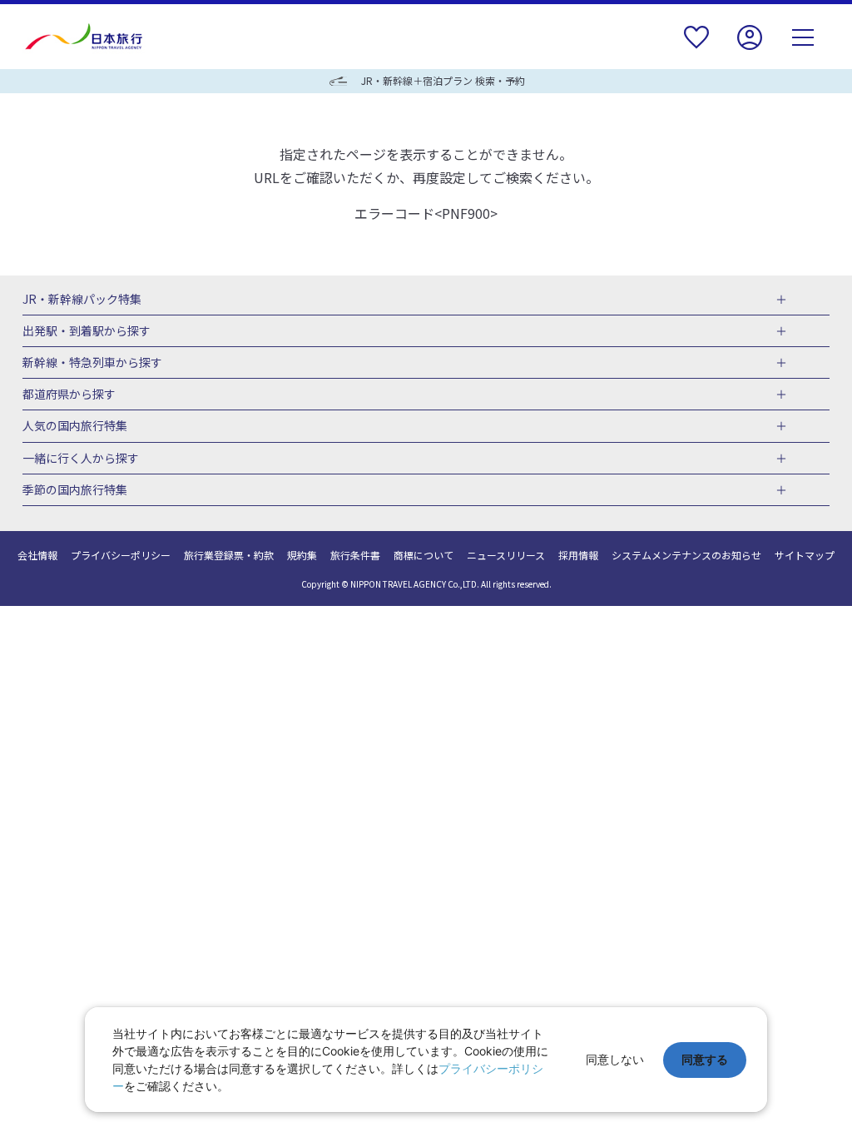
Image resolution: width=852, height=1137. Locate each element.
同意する (704, 1059)
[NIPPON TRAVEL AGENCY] (90, 37)
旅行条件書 (355, 555)
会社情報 (37, 555)
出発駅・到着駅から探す (86, 331)
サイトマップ (805, 555)
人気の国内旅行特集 (74, 426)
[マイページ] (750, 48)
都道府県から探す (69, 394)
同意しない (615, 1059)
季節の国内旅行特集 (74, 490)
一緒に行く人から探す (80, 458)
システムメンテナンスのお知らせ (686, 555)
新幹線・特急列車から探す (92, 362)
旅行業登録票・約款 (229, 555)
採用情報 (578, 555)
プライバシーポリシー (121, 555)
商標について (423, 555)
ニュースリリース (506, 555)
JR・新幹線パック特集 (81, 299)
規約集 (302, 555)
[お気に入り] (696, 48)
